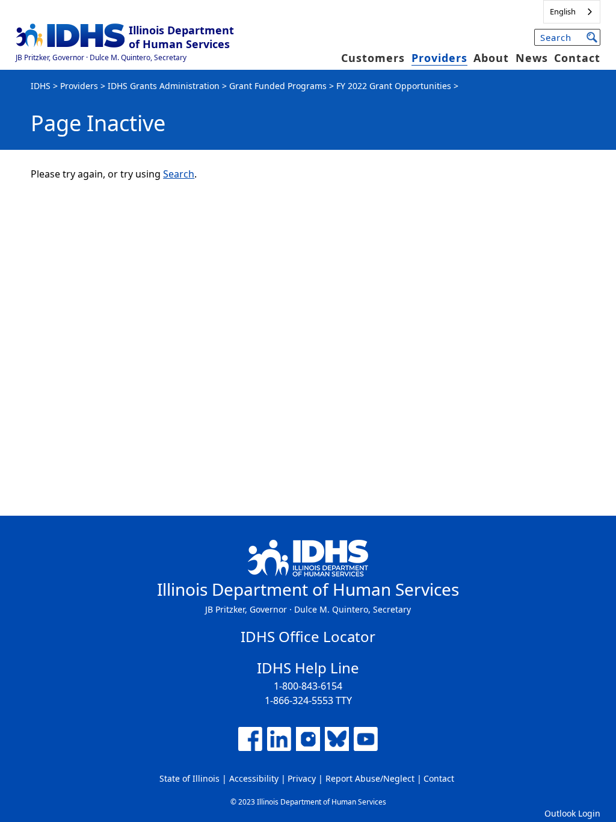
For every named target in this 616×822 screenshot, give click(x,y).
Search (178, 174)
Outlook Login (572, 813)
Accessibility (254, 778)
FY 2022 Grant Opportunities (393, 85)
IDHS (41, 85)
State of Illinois (189, 778)
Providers (439, 58)
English (563, 11)
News (532, 58)
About (491, 58)
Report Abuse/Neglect (369, 778)
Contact (577, 58)
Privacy (302, 778)
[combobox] (571, 11)
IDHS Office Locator (308, 636)
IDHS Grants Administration (164, 85)
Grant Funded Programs (278, 85)
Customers (373, 58)
